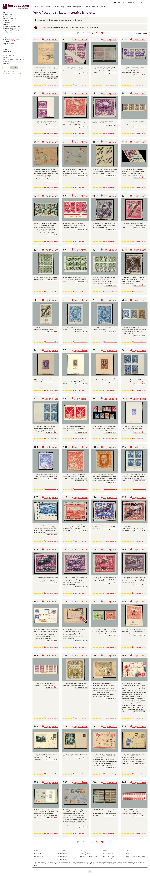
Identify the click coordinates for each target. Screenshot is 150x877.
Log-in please (50, 39)
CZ (145, 3)
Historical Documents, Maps (11, 26)
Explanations (6, 63)
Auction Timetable (8, 55)
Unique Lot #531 (7, 14)
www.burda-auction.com (88, 855)
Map (42, 858)
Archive (87, 7)
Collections (5, 32)
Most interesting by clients (10, 40)
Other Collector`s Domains (10, 30)
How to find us (37, 858)
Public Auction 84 (46, 7)
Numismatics (6, 20)
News (36, 7)
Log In (140, 3)
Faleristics (5, 22)
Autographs (6, 24)
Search (4, 57)
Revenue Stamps (7, 18)
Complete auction (8, 44)
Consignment (77, 7)
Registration (131, 3)
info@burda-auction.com (89, 852)
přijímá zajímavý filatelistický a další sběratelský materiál (114, 864)
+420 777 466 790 (86, 853)
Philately (5, 12)
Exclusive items (7, 36)
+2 (56, 218)
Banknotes (5, 16)
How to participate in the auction (13, 59)
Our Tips (5, 38)
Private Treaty (59, 7)
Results (4, 49)
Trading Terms (6, 61)
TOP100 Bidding (7, 51)
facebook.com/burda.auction (91, 856)
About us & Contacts (99, 7)
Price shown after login (51, 85)
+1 (56, 62)
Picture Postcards (8, 28)
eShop (69, 7)
